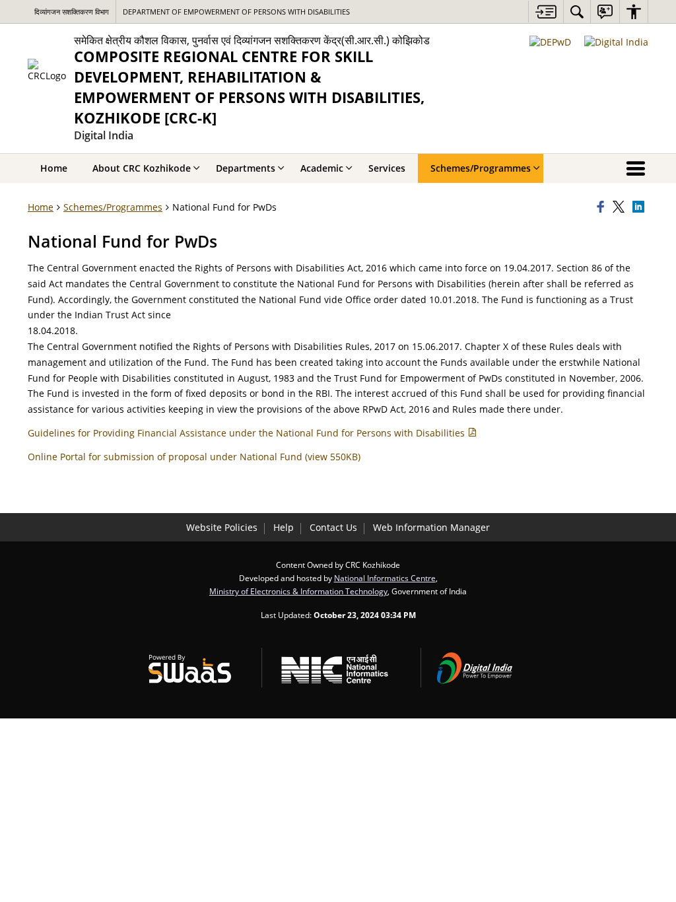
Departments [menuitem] (245, 168)
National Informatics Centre (385, 577)
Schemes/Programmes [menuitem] (480, 168)
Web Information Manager (431, 527)
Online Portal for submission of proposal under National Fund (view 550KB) (194, 456)
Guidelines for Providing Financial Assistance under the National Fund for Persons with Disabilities (247, 433)
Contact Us (333, 527)
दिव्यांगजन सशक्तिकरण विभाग (71, 12)
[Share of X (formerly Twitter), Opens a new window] (620, 207)
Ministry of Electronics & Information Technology (298, 591)
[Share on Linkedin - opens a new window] (640, 207)
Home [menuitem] (53, 168)
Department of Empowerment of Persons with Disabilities (236, 12)
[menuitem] (577, 11)
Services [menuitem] (386, 168)
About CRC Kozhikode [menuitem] (141, 168)
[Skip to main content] (545, 11)
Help (283, 527)
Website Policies (221, 527)
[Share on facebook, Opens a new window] (603, 207)
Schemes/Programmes (112, 207)
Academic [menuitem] (321, 168)
